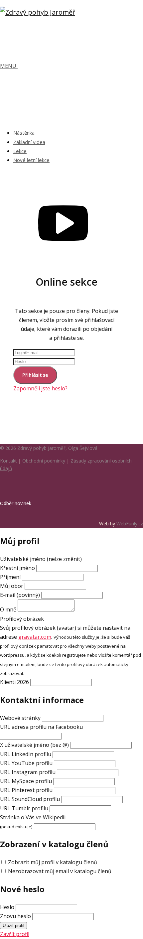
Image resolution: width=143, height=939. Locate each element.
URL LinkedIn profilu (25, 754)
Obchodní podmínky (43, 461)
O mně (8, 609)
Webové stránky (20, 718)
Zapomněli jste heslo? (40, 388)
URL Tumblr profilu (24, 808)
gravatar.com (34, 636)
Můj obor (11, 586)
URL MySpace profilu (26, 781)
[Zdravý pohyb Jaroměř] (37, 12)
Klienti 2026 (14, 682)
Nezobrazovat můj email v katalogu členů (59, 871)
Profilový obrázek (22, 618)
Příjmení (10, 577)
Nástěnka (24, 132)
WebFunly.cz (129, 523)
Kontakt (8, 461)
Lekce (20, 151)
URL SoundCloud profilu (30, 799)
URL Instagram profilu (28, 772)
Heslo (7, 907)
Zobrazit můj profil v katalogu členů (52, 862)
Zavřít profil (14, 934)
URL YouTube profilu (26, 763)
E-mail (20, 595)
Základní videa (29, 142)
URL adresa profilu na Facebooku (41, 727)
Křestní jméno (18, 568)
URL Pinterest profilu (26, 790)
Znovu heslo (15, 916)
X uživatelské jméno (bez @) (34, 744)
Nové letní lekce (31, 160)
